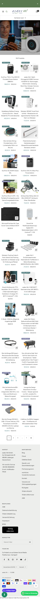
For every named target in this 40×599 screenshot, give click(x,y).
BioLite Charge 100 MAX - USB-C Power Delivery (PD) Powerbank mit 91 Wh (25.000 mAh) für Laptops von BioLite (10, 423)
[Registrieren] (30, 542)
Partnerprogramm (28, 469)
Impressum (5, 521)
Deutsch (21, 567)
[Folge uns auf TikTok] (25, 560)
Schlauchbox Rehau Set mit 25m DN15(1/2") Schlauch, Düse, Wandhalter (30, 198)
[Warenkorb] (37, 11)
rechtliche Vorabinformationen (28, 474)
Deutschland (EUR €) (9, 567)
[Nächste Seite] (31, 438)
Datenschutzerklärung (9, 510)
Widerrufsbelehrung (8, 514)
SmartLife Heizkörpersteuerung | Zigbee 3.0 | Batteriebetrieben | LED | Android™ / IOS (30, 228)
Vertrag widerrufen (10, 530)
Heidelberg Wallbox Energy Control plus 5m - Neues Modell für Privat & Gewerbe (10, 113)
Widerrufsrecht (27, 491)
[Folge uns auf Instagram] (13, 560)
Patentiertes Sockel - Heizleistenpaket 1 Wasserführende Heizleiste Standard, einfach (29, 144)
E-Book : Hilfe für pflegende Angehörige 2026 (10, 320)
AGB (23, 498)
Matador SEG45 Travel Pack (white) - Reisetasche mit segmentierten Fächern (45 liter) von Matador (30, 114)
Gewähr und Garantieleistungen (28, 464)
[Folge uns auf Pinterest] (17, 560)
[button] (4, 595)
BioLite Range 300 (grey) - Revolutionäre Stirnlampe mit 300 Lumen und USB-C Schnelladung (10, 356)
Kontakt (24, 478)
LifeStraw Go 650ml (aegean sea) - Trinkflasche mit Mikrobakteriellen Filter (30, 421)
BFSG (4, 524)
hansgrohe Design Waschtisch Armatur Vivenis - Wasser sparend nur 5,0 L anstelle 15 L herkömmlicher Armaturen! (30, 391)
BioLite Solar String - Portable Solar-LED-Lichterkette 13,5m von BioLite (10, 144)
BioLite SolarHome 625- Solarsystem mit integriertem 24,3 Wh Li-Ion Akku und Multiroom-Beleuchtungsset (10, 391)
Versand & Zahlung (8, 517)
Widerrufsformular (28, 495)
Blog (23, 453)
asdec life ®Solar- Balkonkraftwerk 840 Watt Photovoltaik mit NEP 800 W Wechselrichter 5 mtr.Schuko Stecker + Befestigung (29, 324)
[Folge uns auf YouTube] (21, 560)
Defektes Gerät (26, 460)
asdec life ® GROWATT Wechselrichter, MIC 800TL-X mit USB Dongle (30, 289)
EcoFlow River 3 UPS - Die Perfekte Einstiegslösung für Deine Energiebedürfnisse (10, 198)
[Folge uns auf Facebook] (4, 560)
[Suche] (6, 11)
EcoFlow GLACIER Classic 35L (10, 172)
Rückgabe (25, 488)
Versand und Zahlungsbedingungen (29, 483)
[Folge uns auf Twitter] (8, 560)
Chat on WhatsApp (31, 593)
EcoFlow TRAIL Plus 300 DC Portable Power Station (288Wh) (10, 79)
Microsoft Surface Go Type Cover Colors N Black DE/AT (10, 224)
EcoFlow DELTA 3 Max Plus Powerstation (30, 172)
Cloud (24, 456)
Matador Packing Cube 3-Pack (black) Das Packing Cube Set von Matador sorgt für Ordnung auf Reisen (10, 258)
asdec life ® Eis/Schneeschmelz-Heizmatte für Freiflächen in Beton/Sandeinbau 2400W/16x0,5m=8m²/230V (30, 259)
